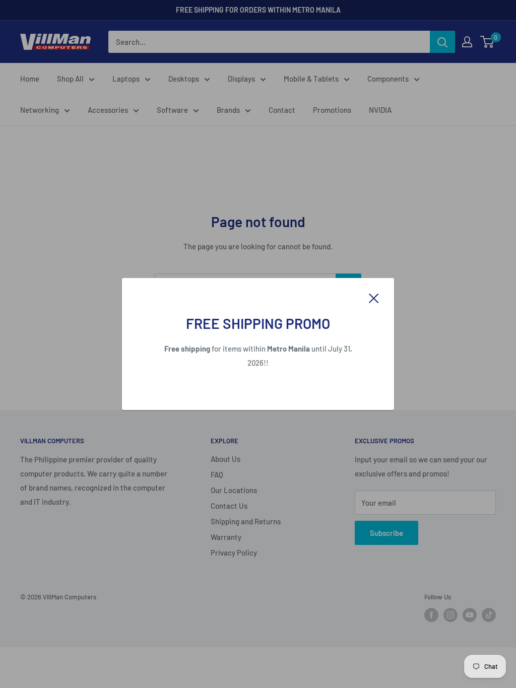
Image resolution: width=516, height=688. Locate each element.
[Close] (374, 297)
